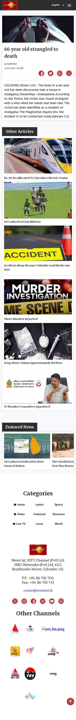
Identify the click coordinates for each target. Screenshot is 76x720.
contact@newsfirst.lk (38, 590)
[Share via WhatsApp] (60, 75)
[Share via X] (50, 75)
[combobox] (58, 5)
